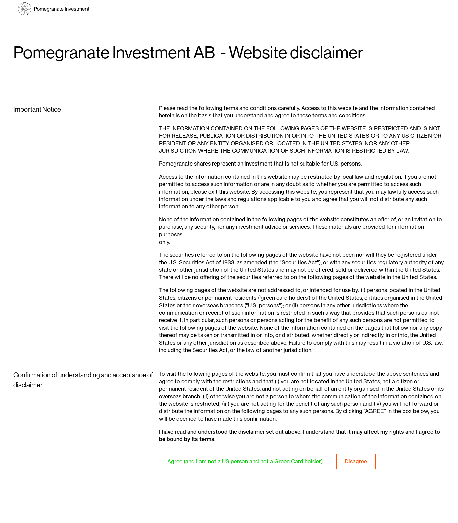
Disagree (356, 461)
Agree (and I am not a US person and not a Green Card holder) (245, 461)
